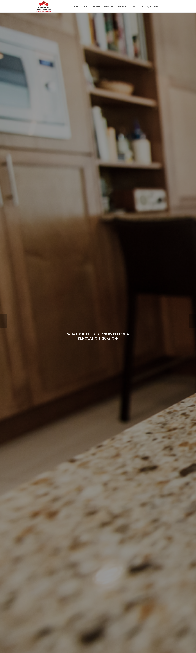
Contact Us (138, 6)
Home (76, 6)
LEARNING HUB (123, 6)
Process (96, 6)
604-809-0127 (155, 6)
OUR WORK (108, 6)
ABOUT (85, 6)
